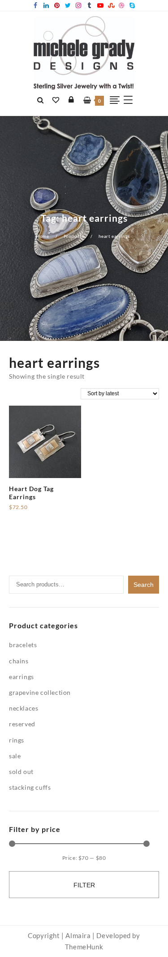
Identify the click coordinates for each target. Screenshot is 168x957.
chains (19, 661)
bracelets (23, 644)
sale (15, 756)
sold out (21, 771)
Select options (30, 510)
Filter (84, 885)
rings (16, 740)
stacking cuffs (30, 787)
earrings (21, 676)
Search (144, 584)
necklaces (23, 708)
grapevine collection (40, 692)
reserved (22, 724)
